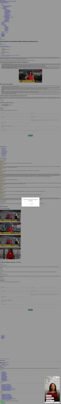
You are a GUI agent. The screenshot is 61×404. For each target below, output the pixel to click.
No (29, 204)
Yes (31, 204)
